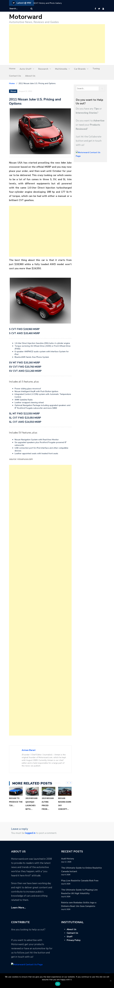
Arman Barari (28, 750)
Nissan (13, 91)
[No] (110, 980)
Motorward (25, 17)
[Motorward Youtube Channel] (103, 9)
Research (43, 68)
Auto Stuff (25, 68)
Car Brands (80, 68)
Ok (57, 984)
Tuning (96, 68)
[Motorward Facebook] (95, 9)
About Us (30, 75)
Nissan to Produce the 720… (16, 802)
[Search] (31, 9)
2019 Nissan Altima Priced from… (48, 803)
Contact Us (15, 75)
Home (12, 68)
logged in (30, 833)
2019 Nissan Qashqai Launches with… (31, 803)
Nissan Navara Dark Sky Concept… (64, 803)
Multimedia (61, 68)
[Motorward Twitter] (99, 9)
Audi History (67, 858)
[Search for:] (18, 8)
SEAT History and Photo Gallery (47, 3)
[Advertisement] (57, 43)
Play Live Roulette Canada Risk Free (79, 880)
